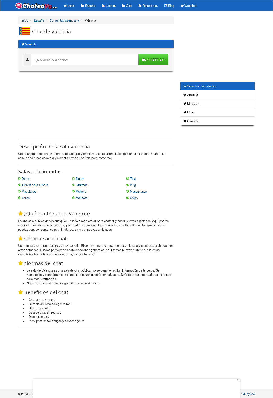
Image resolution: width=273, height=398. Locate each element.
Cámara (192, 121)
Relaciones (150, 5)
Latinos (110, 5)
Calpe (133, 198)
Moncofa (81, 198)
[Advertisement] (96, 105)
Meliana (80, 191)
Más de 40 (194, 103)
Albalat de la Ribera (34, 185)
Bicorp (79, 178)
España (89, 5)
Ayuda (250, 394)
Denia (25, 178)
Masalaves (28, 191)
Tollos (25, 198)
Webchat (190, 5)
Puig (132, 185)
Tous (132, 178)
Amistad (192, 95)
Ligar (190, 112)
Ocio (128, 5)
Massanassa (138, 191)
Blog (170, 5)
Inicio (71, 5)
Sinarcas (81, 185)
